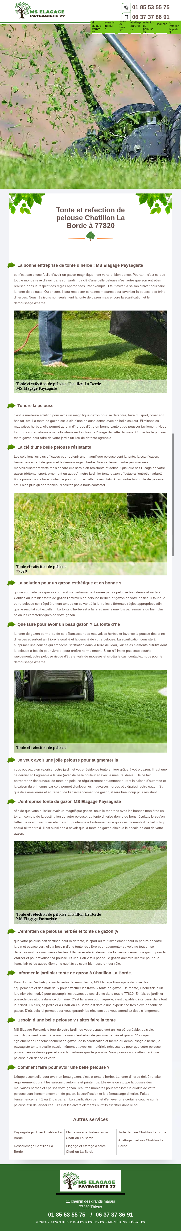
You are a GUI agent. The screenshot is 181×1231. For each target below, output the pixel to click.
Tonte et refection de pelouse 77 (148, 26)
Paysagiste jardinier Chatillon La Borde (38, 1135)
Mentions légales (126, 1222)
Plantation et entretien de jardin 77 (174, 26)
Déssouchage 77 (161, 25)
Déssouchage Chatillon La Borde (33, 1148)
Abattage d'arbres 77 (136, 26)
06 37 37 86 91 (150, 17)
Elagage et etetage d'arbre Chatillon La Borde (86, 1148)
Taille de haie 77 (122, 26)
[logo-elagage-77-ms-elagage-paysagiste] (41, 11)
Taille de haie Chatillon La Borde (142, 1132)
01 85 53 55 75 (150, 7)
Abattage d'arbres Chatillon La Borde (141, 1143)
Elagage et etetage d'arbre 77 (97, 26)
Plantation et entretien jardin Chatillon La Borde (87, 1135)
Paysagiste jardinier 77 (110, 26)
